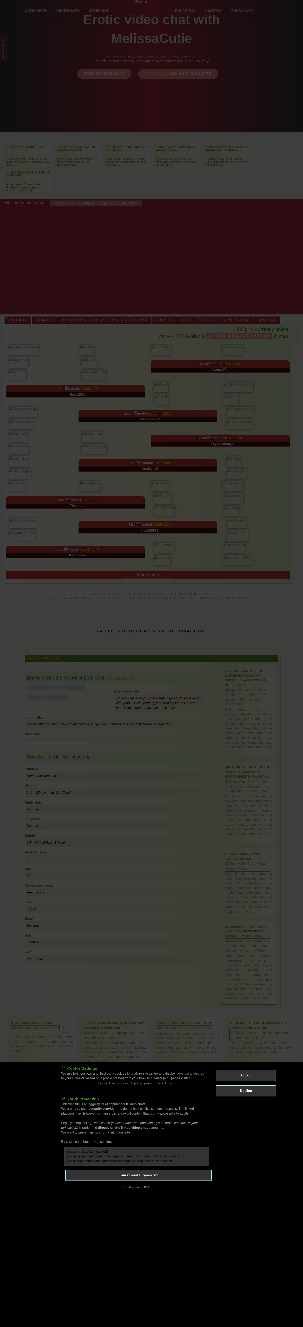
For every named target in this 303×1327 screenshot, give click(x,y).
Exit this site (131, 1187)
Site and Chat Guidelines (113, 1082)
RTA (146, 1187)
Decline (246, 1090)
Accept (245, 1075)
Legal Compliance (142, 1082)
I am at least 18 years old (139, 1175)
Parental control (165, 1082)
